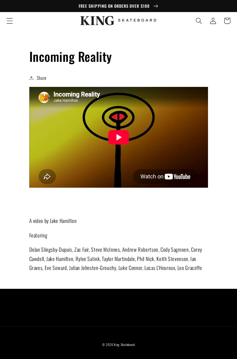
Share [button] (42, 77)
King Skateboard (124, 344)
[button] (9, 21)
